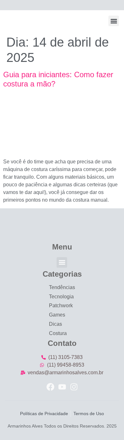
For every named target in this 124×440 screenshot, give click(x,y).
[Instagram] (74, 387)
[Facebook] (50, 387)
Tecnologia (61, 296)
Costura (58, 333)
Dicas (55, 324)
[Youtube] (62, 387)
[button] (113, 21)
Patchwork (61, 305)
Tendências (62, 287)
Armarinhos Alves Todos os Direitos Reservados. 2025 (62, 426)
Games (57, 314)
